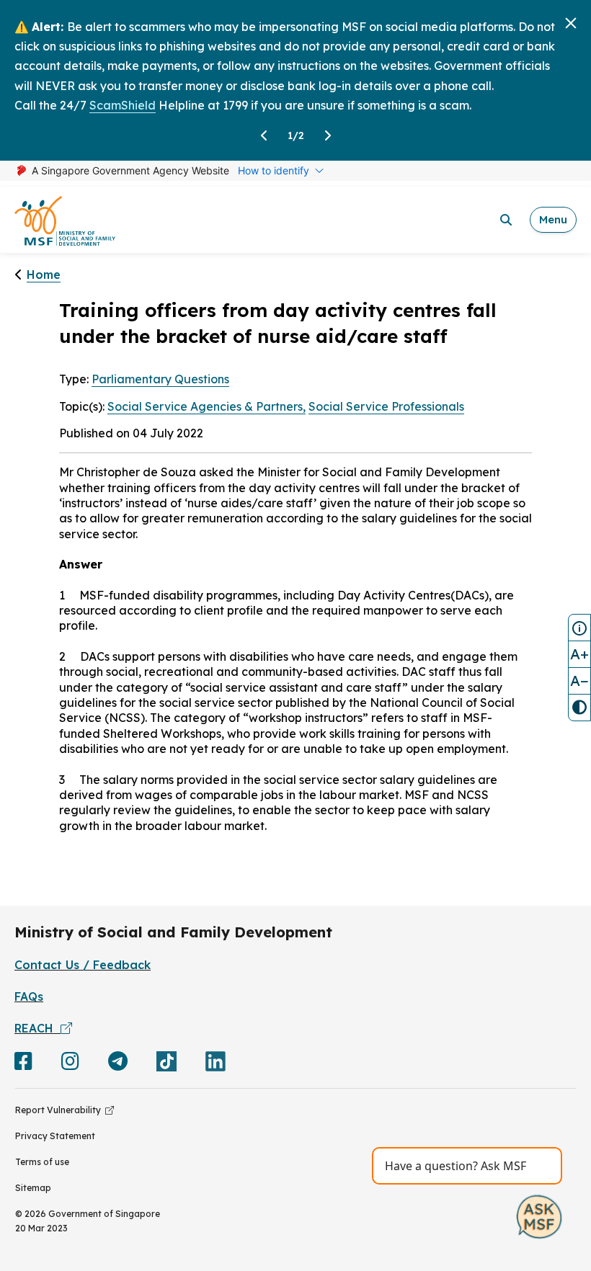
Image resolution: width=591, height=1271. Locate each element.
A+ (579, 654)
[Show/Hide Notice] (579, 627)
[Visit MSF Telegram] (118, 1064)
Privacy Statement (55, 1135)
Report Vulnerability (60, 1110)
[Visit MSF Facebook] (23, 1064)
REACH (37, 1028)
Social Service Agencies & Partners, (206, 406)
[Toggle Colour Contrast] (579, 707)
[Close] (571, 23)
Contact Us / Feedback (82, 965)
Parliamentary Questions (160, 379)
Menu (553, 219)
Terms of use (42, 1161)
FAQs (28, 996)
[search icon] (506, 219)
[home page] (64, 220)
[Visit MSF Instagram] (70, 1064)
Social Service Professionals (386, 406)
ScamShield (122, 105)
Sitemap (33, 1187)
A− (579, 681)
